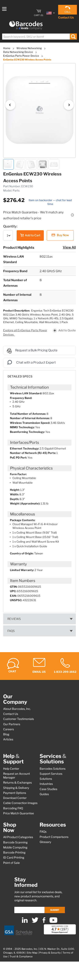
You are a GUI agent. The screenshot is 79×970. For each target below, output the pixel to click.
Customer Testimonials (18, 719)
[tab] (39, 374)
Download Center (15, 798)
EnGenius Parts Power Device (21, 55)
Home (7, 48)
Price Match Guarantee (18, 813)
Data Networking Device (18, 52)
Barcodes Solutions (53, 768)
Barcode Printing (14, 852)
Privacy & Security (50, 952)
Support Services (51, 773)
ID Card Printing (13, 857)
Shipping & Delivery (16, 787)
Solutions (46, 778)
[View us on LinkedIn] (25, 921)
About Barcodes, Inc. (17, 708)
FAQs (11, 631)
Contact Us (66, 17)
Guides (44, 794)
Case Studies (48, 789)
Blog (6, 734)
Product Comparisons (54, 837)
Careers (8, 729)
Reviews (14, 619)
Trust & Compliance (21, 956)
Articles (8, 739)
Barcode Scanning (15, 842)
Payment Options (14, 793)
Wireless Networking (29, 48)
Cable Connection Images (20, 803)
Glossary (45, 842)
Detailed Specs (20, 376)
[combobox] (39, 36)
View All (69, 247)
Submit (54, 909)
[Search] (73, 36)
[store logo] (26, 25)
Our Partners (11, 724)
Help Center (11, 768)
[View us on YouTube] (53, 921)
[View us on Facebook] (44, 921)
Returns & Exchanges (17, 782)
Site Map (32, 952)
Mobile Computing (15, 847)
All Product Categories (18, 837)
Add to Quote (67, 330)
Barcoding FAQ (13, 808)
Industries (46, 783)
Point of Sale (11, 862)
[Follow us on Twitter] (35, 921)
